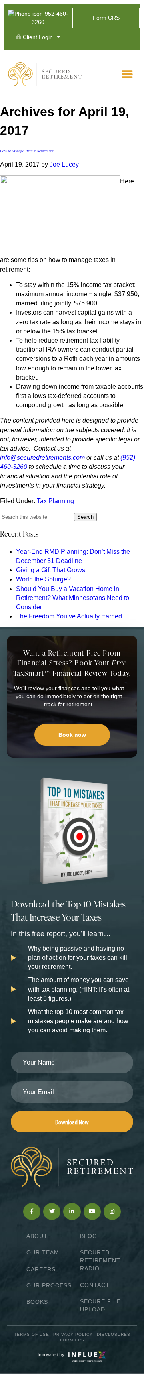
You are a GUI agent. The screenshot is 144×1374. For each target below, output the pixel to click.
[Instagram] (112, 1211)
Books (37, 1302)
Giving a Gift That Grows (50, 570)
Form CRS (106, 17)
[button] (127, 74)
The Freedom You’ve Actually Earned (69, 616)
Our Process (49, 1285)
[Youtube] (92, 1211)
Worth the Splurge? (43, 579)
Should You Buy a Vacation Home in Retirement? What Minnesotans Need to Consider (72, 597)
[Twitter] (51, 1211)
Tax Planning (55, 501)
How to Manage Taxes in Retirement (27, 151)
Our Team (42, 1252)
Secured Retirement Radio (100, 1260)
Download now (72, 1121)
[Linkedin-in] (71, 1211)
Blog (88, 1236)
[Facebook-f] (31, 1211)
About (37, 1236)
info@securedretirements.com (42, 457)
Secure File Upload (100, 1305)
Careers (41, 1269)
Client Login (37, 37)
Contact (95, 1285)
